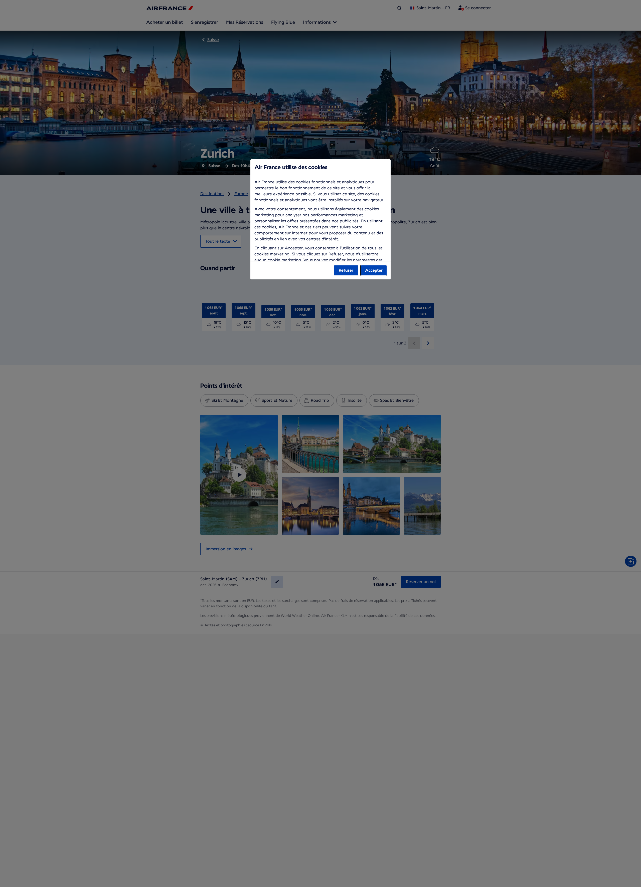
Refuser (346, 270)
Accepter (374, 270)
